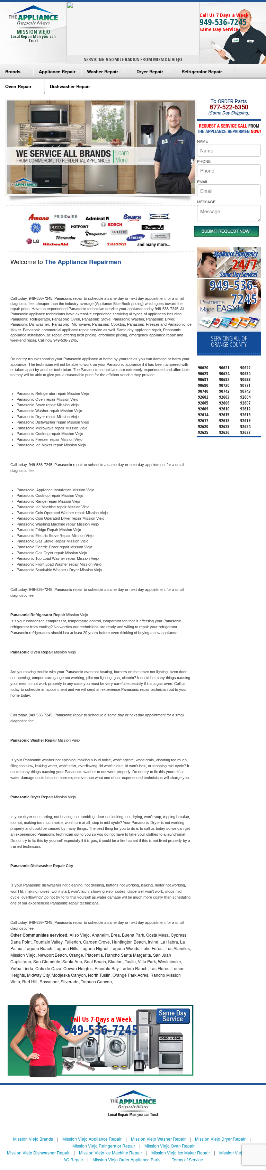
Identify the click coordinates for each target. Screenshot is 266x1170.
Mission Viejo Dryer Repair (220, 1139)
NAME (202, 141)
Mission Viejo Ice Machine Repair (110, 1152)
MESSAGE (206, 201)
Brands (12, 71)
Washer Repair (102, 71)
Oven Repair (18, 86)
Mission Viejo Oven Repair (169, 1146)
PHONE (204, 161)
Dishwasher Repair (70, 86)
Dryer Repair (149, 71)
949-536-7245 (223, 22)
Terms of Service (187, 1159)
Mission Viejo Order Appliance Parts (126, 1159)
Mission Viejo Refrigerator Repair (103, 1146)
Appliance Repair (57, 71)
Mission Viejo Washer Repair (158, 1139)
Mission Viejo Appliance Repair (92, 1139)
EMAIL (202, 181)
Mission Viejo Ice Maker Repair (180, 1152)
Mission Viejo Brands (33, 1139)
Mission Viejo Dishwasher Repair (38, 1152)
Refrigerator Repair (201, 71)
